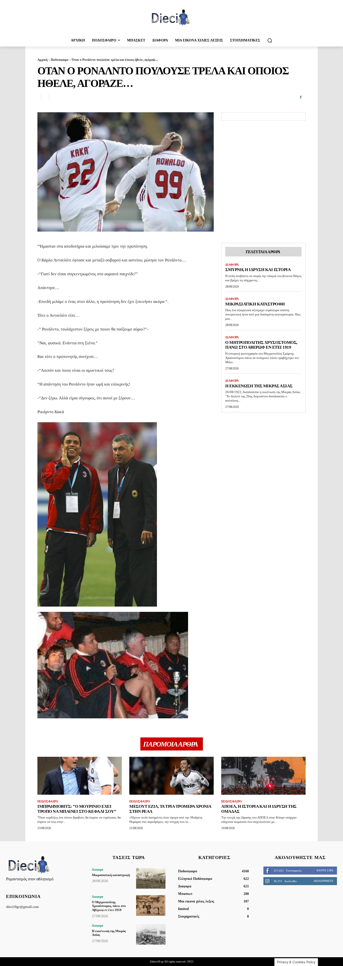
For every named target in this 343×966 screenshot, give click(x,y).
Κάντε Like (325, 870)
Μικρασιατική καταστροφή (255, 304)
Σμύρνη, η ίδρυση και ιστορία (258, 269)
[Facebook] (301, 97)
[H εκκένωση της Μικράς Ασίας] (150, 934)
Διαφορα (232, 264)
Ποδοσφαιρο (60, 60)
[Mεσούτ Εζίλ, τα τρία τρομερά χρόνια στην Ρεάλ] (171, 776)
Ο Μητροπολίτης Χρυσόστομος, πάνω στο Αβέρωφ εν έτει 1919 (261, 345)
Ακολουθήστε (323, 880)
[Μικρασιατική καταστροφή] (150, 878)
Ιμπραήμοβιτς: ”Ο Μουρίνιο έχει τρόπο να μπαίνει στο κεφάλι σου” (76, 809)
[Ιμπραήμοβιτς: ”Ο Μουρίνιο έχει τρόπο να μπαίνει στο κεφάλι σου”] (79, 776)
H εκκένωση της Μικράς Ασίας (259, 386)
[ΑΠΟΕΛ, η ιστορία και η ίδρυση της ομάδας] (263, 776)
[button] (270, 40)
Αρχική (42, 60)
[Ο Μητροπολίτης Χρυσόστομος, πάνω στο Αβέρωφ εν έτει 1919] (150, 905)
